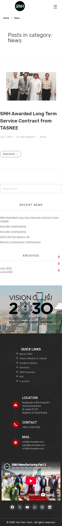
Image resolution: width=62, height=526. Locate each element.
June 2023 (6, 271)
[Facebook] (12, 507)
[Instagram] (42, 507)
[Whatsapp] (34, 507)
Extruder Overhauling (13, 226)
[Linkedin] (49, 507)
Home (6, 18)
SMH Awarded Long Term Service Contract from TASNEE (28, 121)
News (43, 136)
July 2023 (6, 268)
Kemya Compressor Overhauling (20, 242)
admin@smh (28, 136)
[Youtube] (27, 507)
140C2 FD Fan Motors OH (15, 237)
